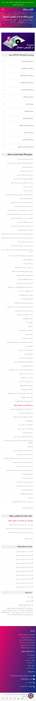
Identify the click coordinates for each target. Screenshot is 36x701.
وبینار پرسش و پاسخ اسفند (26, 171)
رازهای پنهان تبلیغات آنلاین (26, 199)
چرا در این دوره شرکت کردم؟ (28, 637)
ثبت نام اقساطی (31, 663)
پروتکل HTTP (29, 323)
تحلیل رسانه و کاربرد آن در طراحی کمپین (23, 462)
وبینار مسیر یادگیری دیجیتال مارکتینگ (24, 311)
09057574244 (24, 686)
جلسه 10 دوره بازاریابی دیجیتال (23, 587)
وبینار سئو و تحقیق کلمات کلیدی (25, 279)
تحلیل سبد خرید (29, 346)
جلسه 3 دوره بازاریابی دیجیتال (23, 559)
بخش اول (12, 22)
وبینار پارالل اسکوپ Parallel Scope (24, 401)
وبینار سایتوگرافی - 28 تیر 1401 (25, 291)
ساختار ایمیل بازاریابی (28, 433)
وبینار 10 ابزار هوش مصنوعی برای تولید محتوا (22, 183)
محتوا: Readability (28, 319)
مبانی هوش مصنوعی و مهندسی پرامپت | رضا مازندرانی (19, 195)
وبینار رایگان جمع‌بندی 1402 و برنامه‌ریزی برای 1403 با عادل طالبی (17, 234)
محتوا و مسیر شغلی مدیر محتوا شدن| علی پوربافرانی (20, 214)
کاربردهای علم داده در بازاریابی (25, 350)
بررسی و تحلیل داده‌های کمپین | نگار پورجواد (22, 226)
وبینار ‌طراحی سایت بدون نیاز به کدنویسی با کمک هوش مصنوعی (17, 238)
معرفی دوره (32, 658)
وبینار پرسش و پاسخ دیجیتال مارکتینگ (23, 206)
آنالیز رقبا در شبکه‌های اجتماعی (25, 230)
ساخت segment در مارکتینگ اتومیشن (23, 451)
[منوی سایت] (3, 9)
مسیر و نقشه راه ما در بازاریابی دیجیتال (23, 405)
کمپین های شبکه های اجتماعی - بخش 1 (23, 437)
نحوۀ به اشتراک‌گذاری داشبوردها (25, 315)
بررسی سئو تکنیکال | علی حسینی (25, 222)
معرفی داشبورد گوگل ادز (27, 474)
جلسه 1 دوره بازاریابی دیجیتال (24, 552)
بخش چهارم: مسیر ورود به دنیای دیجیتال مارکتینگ (20, 533)
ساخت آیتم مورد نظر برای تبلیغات (25, 283)
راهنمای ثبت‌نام (31, 655)
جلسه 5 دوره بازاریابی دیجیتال (23, 567)
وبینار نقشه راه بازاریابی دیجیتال (25, 429)
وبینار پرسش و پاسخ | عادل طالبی (25, 175)
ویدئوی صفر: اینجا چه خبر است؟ (27, 643)
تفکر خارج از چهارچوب (27, 366)
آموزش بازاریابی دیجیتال (10, 20)
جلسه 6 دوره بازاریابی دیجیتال (23, 571)
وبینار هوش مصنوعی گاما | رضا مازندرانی (23, 179)
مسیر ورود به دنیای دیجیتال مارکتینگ (24, 268)
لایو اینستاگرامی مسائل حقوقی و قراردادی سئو (21, 409)
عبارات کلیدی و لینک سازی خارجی (24, 455)
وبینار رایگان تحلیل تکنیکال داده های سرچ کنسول (21, 370)
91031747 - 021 (29, 683)
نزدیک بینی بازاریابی (28, 187)
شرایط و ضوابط (31, 665)
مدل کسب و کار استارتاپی (26, 378)
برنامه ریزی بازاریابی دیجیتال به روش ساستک (22, 246)
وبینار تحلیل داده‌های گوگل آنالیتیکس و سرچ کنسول (20, 287)
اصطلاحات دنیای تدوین (27, 389)
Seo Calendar (29, 421)
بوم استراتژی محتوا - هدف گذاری (24, 482)
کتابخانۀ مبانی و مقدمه (27, 508)
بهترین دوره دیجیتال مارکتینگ (28, 648)
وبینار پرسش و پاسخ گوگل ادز (26, 295)
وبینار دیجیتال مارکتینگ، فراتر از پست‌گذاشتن (22, 203)
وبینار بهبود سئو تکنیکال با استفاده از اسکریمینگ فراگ (20, 163)
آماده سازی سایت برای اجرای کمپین (24, 466)
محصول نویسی (29, 334)
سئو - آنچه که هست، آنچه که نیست (24, 486)
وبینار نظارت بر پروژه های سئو (26, 330)
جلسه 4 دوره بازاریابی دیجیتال (23, 563)
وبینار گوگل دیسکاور (28, 260)
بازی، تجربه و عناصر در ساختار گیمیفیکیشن (22, 502)
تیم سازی (30, 498)
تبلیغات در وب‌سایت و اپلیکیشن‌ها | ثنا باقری (22, 218)
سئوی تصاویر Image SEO (26, 386)
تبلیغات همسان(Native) (27, 494)
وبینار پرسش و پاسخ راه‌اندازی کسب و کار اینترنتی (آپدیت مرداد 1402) (17, 251)
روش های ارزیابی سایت (27, 478)
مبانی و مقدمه (20, 22)
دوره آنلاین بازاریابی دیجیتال (25, 20)
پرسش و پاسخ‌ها (29, 539)
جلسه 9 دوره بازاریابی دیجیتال (23, 583)
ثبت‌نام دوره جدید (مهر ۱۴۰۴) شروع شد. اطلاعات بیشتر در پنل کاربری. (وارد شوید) (18, 3)
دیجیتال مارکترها (31, 668)
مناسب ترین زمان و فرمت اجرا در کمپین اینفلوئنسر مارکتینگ (18, 458)
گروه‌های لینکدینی (28, 354)
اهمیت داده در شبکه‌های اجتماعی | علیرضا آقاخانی (20, 210)
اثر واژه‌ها (30, 327)
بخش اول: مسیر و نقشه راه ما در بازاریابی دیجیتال (20, 521)
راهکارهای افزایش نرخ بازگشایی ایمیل (23, 362)
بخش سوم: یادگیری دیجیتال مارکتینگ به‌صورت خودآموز (19, 529)
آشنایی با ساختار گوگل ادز (27, 397)
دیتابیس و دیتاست (28, 191)
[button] (18, 61)
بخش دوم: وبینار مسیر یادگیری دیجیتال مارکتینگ (21, 525)
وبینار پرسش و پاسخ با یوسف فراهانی (24, 303)
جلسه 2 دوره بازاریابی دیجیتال (23, 555)
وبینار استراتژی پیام (28, 264)
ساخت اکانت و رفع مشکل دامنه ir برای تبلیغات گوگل (20, 393)
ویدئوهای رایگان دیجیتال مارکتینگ (27, 635)
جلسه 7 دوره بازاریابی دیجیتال (23, 575)
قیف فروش (30, 447)
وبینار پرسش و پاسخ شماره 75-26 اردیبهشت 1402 (20, 256)
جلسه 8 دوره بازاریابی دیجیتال (23, 579)
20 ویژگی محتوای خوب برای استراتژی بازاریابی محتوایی (19, 470)
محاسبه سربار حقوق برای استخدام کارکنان (23, 417)
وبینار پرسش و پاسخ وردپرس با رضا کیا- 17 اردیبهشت (20, 307)
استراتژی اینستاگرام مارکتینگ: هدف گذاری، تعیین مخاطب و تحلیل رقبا (18, 442)
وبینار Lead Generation (27, 299)
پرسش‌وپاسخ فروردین (27, 167)
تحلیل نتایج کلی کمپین (27, 490)
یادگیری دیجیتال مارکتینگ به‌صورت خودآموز (22, 271)
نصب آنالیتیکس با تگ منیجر (26, 382)
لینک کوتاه (28, 601)
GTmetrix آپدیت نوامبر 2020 (25, 425)
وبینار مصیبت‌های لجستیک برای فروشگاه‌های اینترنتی (20, 342)
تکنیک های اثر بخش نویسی (26, 358)
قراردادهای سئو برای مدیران (26, 413)
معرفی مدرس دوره (30, 660)
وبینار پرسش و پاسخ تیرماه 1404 (25, 159)
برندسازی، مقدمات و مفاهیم (26, 374)
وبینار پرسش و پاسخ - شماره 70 (25, 242)
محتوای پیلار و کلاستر (27, 338)
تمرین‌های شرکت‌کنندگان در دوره (27, 640)
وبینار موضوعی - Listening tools (24, 275)
